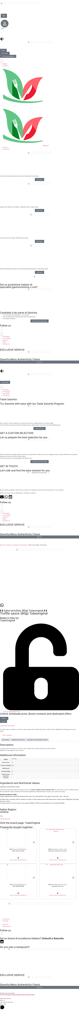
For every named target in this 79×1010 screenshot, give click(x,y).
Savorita (2, 545)
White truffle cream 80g (18, 850)
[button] (39, 601)
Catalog (8, 545)
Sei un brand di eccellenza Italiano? (32, 938)
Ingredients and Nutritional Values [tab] (37, 740)
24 (12, 762)
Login (2, 28)
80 (12, 771)
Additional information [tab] (18, 740)
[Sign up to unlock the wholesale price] (18, 857)
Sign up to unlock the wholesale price (18, 859)
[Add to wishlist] (0, 598)
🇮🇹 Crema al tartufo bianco (18, 849)
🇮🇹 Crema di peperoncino (18, 884)
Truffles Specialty (5, 819)
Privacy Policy (15, 995)
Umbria (4, 811)
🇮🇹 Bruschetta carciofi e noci (58, 849)
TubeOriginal (7, 620)
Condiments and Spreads (19, 545)
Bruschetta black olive (58, 886)
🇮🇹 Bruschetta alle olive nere (58, 884)
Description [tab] (5, 740)
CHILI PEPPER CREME (18, 886)
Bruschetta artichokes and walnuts (57, 850)
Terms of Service (5, 995)
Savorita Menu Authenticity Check (20, 984)
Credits (32, 995)
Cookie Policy (25, 995)
